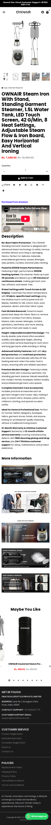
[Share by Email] (43, 185)
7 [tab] (37, 680)
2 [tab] (14, 680)
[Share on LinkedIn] (37, 185)
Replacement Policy (12, 767)
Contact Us (7, 751)
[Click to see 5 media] (46, 77)
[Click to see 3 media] (26, 77)
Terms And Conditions (13, 785)
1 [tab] (9, 680)
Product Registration (12, 733)
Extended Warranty (12, 738)
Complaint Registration (13, 742)
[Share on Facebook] (14, 185)
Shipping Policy (9, 771)
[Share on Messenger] (3, 190)
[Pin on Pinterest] (25, 185)
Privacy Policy (9, 776)
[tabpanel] (25, 645)
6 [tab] (32, 680)
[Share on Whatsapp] (31, 185)
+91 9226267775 (32, 709)
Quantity (6, 165)
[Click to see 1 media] (6, 77)
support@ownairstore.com (15, 718)
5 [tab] (28, 680)
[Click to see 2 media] (16, 77)
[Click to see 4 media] (36, 77)
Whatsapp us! (39, 816)
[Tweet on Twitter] (20, 185)
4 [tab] (23, 680)
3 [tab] (18, 680)
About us (6, 747)
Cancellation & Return (13, 780)
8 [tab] (41, 680)
